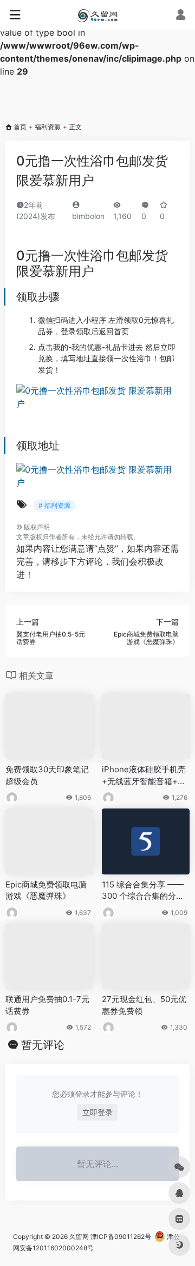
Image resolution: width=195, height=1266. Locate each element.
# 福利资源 (54, 505)
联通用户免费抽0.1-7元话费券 (47, 1005)
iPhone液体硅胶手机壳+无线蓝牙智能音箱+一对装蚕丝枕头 (144, 775)
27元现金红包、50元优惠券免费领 (144, 1005)
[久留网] (97, 15)
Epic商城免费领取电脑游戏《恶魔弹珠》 (46, 890)
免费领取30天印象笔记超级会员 (47, 775)
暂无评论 (42, 1044)
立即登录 (97, 1112)
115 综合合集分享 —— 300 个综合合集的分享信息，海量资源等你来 (143, 890)
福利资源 (48, 127)
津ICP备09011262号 (120, 1236)
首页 (20, 127)
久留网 (79, 1236)
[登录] (180, 16)
